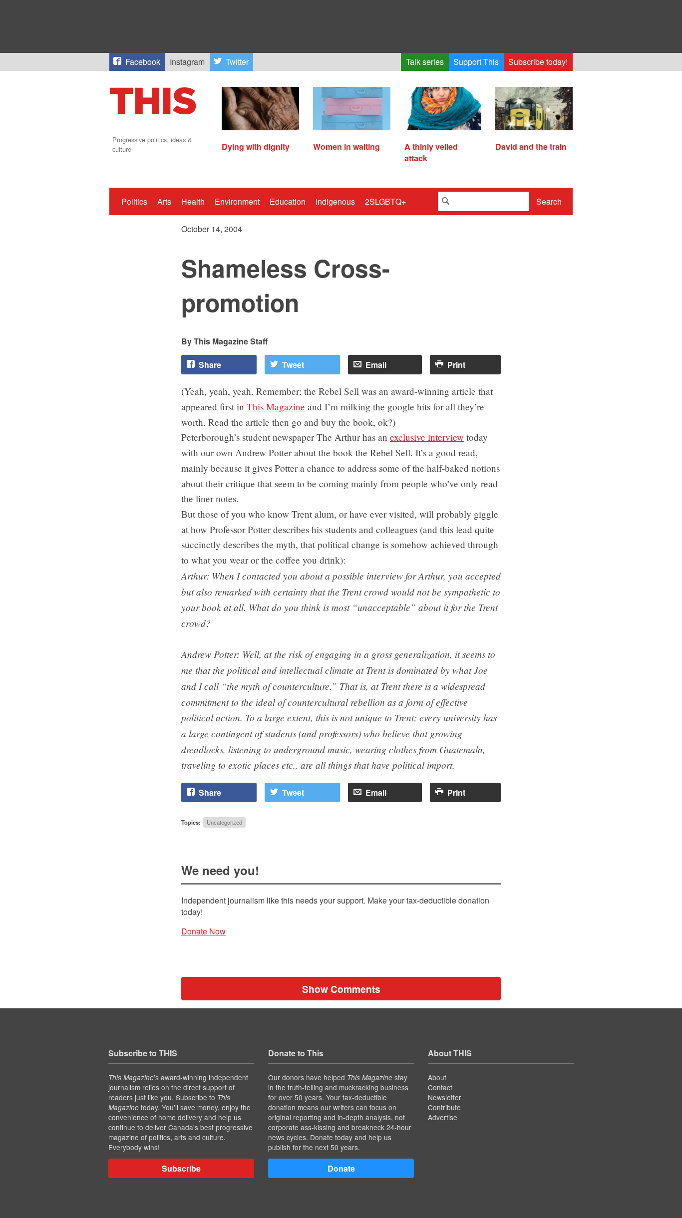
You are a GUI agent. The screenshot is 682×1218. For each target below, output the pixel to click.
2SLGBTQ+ (385, 201)
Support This (476, 61)
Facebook (142, 61)
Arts (164, 201)
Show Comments (341, 989)
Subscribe (181, 1168)
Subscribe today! (538, 61)
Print (456, 364)
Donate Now (203, 931)
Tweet (293, 364)
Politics (134, 201)
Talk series (425, 61)
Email (375, 364)
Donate (341, 1168)
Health (193, 201)
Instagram (187, 61)
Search (549, 201)
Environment (237, 201)
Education (288, 201)
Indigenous (335, 201)
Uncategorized (224, 822)
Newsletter (444, 1097)
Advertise (442, 1117)
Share (210, 364)
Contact (440, 1087)
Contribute (444, 1107)
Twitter (237, 61)
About (437, 1077)
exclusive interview (427, 437)
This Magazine (276, 406)
